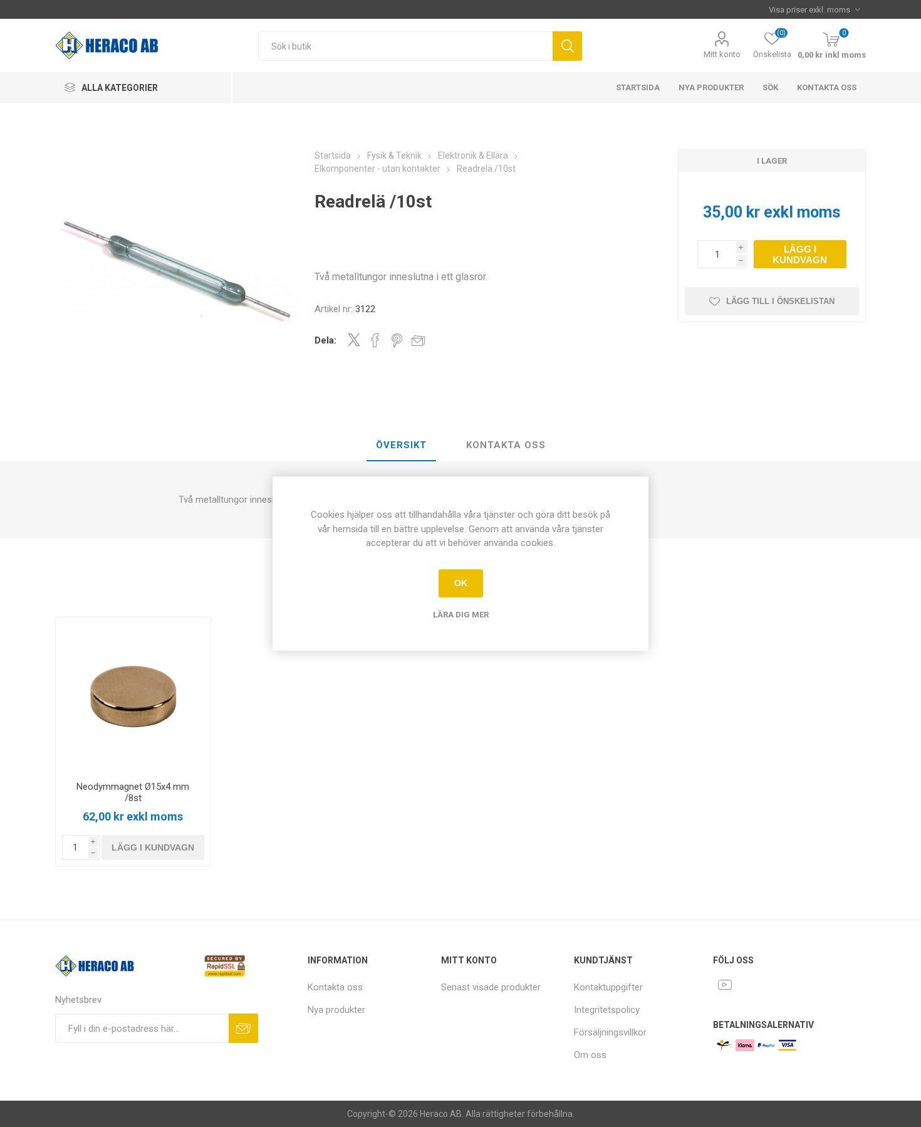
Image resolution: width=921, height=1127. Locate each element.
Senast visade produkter (491, 987)
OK (460, 583)
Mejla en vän (418, 340)
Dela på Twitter (354, 339)
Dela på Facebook (375, 340)
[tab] (401, 445)
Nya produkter (711, 87)
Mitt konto (722, 54)
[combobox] (405, 46)
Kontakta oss (826, 87)
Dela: (325, 340)
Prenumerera (243, 1028)
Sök (567, 46)
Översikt (401, 445)
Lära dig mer (461, 614)
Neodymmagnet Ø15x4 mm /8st (132, 792)
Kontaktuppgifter (608, 987)
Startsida (638, 87)
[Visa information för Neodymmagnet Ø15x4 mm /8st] (133, 694)
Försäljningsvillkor (610, 1032)
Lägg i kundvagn (800, 254)
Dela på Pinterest (396, 340)
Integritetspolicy (607, 1009)
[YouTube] (725, 985)
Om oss (590, 1055)
